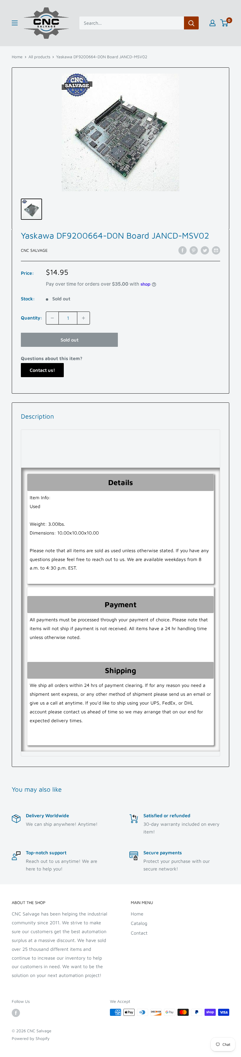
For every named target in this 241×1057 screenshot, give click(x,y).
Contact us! (42, 370)
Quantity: (31, 317)
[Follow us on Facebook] (16, 1013)
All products (39, 56)
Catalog (139, 923)
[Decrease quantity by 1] (52, 318)
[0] (224, 22)
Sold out (69, 339)
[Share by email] (216, 250)
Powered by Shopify (31, 1038)
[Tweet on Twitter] (205, 250)
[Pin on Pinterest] (194, 250)
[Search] (191, 22)
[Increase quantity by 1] (83, 318)
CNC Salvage (34, 250)
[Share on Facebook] (182, 250)
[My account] (212, 23)
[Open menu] (15, 23)
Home (17, 56)
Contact (139, 933)
